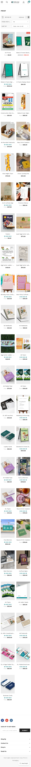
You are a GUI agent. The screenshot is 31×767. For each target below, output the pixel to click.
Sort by (4, 26)
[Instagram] (11, 720)
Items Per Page (6, 21)
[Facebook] (2, 720)
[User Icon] (24, 2)
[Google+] (6, 720)
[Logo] (15, 2)
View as (21, 17)
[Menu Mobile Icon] (2, 2)
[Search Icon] (7, 2)
